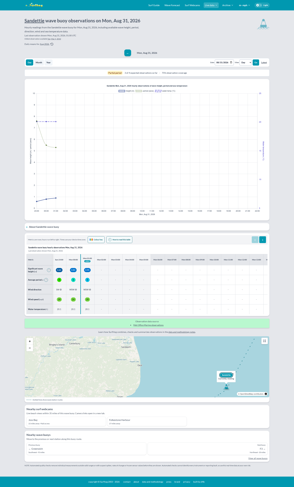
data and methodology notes (181, 332)
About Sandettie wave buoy (44, 226)
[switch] (262, 5)
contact (126, 481)
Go (255, 62)
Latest (264, 62)
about (136, 481)
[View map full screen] (264, 341)
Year (48, 62)
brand (177, 481)
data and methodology (152, 481)
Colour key (98, 239)
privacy (186, 481)
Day (29, 62)
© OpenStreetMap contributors (250, 394)
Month (39, 62)
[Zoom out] (29, 348)
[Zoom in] (29, 341)
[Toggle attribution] (266, 394)
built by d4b (199, 481)
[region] (147, 279)
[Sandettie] (226, 387)
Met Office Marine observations (148, 325)
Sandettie (34, 20)
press (168, 481)
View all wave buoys (258, 458)
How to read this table (119, 239)
